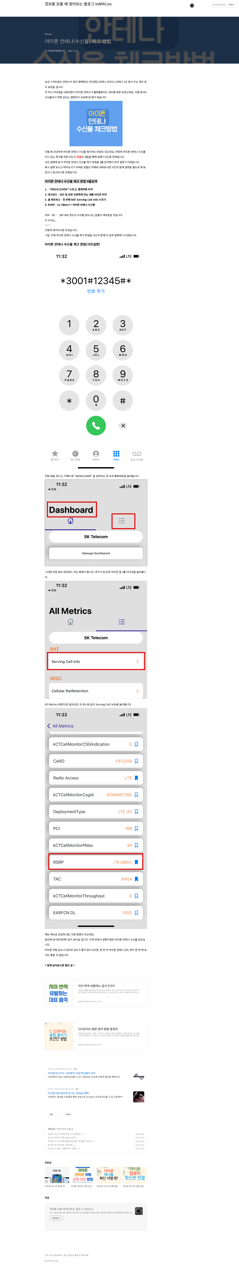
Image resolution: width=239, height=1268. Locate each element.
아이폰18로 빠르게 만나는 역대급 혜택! (68, 1093)
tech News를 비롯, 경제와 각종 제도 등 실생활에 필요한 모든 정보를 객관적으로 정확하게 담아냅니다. (91, 1212)
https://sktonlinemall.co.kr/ (61, 1089)
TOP (192, 1255)
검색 (186, 5)
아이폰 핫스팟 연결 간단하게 (60, 1144)
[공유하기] (55, 1114)
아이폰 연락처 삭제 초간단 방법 (61, 1137)
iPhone (51, 1128)
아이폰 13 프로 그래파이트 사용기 (62, 1148)
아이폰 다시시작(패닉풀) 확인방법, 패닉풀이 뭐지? (70, 1141)
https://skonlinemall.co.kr (60, 1069)
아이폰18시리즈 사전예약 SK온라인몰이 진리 (72, 1073)
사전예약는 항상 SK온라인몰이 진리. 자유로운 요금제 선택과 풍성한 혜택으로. (84, 1076)
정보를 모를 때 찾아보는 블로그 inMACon (78, 3)
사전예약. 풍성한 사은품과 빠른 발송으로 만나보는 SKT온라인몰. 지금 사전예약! (85, 1096)
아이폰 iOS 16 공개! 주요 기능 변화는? (64, 1133)
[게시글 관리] (58, 1114)
